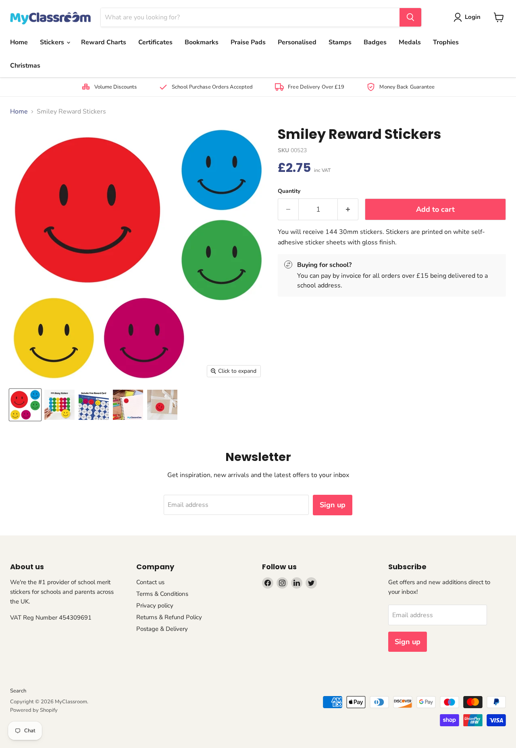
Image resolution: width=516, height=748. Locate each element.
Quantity (289, 191)
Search (18, 690)
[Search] (410, 17)
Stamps (340, 42)
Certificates (155, 42)
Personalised (297, 42)
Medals (410, 42)
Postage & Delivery (162, 629)
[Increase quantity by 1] (348, 209)
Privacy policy (154, 605)
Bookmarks (201, 42)
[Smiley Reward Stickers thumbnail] (59, 405)
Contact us (150, 582)
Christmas (25, 65)
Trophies (446, 42)
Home (19, 42)
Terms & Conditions (162, 594)
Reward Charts (103, 42)
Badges (375, 42)
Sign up (332, 505)
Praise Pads (248, 42)
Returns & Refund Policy (169, 617)
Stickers (53, 42)
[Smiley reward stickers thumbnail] (25, 405)
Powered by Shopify (34, 710)
